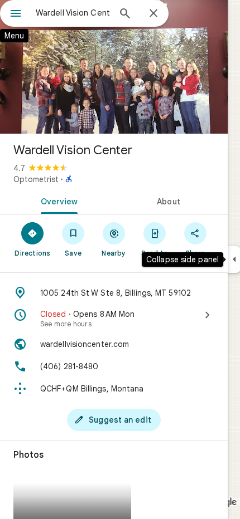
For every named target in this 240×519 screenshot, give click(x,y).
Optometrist (36, 179)
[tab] (57, 200)
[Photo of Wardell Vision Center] (114, 67)
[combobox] (72, 12)
